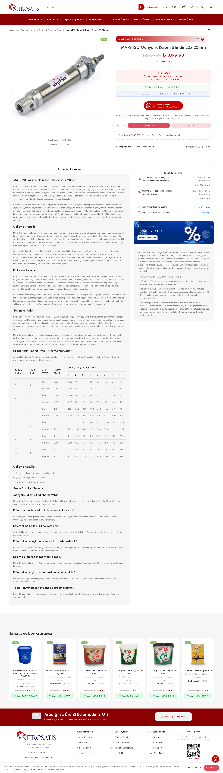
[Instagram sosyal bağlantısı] (193, 737)
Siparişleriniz (84, 742)
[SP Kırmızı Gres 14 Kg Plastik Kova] (94, 654)
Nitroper (157, 737)
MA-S (61, 30)
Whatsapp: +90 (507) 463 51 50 (39, 757)
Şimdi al (191, 125)
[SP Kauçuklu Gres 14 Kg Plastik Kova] (163, 654)
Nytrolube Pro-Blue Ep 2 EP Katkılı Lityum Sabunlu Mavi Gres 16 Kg (25, 673)
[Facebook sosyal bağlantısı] (195, 147)
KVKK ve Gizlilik (121, 737)
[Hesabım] (202, 7)
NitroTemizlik (156, 742)
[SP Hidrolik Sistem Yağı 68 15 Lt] (198, 654)
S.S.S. (121, 753)
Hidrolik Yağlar (191, 674)
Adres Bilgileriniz (85, 748)
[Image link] (36, 735)
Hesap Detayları (84, 753)
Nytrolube (25, 683)
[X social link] (199, 147)
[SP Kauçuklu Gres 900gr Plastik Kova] (129, 654)
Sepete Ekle (149, 125)
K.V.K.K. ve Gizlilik (38, 769)
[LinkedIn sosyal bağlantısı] (205, 147)
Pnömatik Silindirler (47, 30)
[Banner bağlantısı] (174, 232)
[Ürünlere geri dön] (209, 30)
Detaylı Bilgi (204, 207)
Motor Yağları (53, 677)
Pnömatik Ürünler (28, 30)
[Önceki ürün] (206, 30)
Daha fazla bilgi (193, 768)
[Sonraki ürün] (212, 30)
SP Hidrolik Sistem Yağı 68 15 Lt (198, 671)
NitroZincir (157, 748)
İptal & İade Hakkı (121, 742)
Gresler (19, 679)
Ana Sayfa (13, 30)
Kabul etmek (211, 768)
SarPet (60, 680)
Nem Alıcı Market (157, 753)
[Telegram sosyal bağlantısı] (209, 147)
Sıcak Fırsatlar (29, 679)
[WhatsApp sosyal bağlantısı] (206, 737)
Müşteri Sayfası (85, 737)
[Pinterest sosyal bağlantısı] (202, 147)
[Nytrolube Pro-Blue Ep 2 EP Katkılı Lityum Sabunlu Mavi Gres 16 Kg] (25, 654)
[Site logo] (24, 7)
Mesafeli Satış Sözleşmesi (121, 748)
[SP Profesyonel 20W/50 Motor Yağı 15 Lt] (60, 654)
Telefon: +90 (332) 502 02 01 (39, 753)
